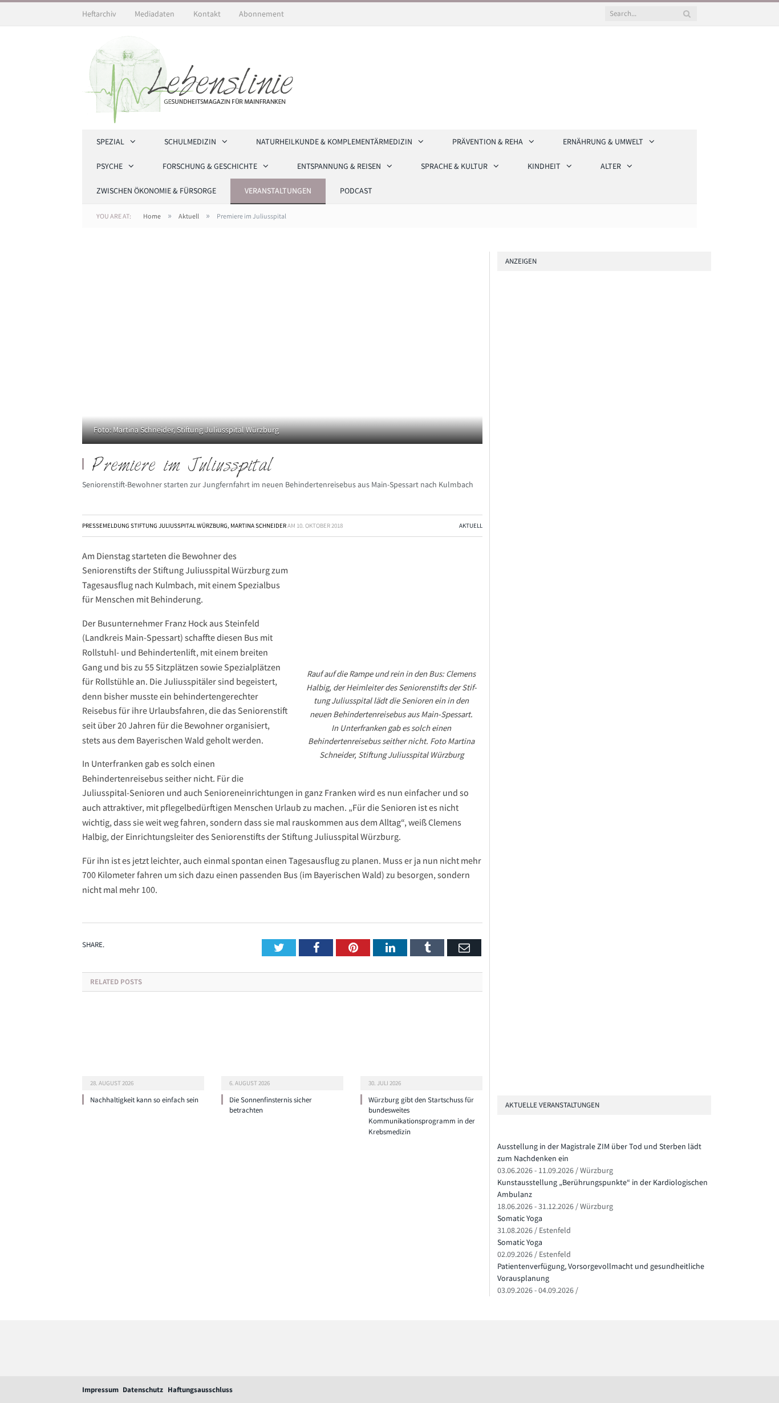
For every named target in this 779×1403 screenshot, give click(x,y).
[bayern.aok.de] (590, 434)
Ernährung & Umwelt (603, 141)
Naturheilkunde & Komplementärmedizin (334, 141)
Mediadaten (155, 14)
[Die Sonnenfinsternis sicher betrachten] (282, 1047)
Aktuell (470, 525)
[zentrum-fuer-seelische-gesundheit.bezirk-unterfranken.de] (590, 526)
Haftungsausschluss (200, 1389)
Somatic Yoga (519, 1218)
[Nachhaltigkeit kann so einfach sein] (143, 1047)
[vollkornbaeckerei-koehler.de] (590, 709)
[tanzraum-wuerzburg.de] (501, 973)
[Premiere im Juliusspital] (282, 349)
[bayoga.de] (501, 916)
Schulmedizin (190, 141)
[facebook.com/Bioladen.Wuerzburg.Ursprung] (501, 1005)
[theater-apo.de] (501, 838)
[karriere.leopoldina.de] (501, 773)
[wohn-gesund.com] (590, 617)
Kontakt (207, 14)
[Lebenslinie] (193, 76)
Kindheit (544, 166)
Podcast (356, 190)
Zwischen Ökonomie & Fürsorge (156, 190)
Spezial (110, 141)
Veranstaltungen (278, 190)
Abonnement (261, 14)
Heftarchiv (99, 14)
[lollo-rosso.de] (501, 940)
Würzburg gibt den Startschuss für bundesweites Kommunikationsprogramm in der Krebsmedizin (421, 1116)
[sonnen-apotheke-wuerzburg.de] (501, 1069)
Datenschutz (143, 1389)
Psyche (109, 166)
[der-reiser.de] (501, 741)
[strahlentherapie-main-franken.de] (590, 342)
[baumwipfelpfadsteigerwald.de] (501, 1037)
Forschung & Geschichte (210, 166)
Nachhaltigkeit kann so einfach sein (144, 1100)
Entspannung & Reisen (339, 166)
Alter (611, 166)
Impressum (100, 1389)
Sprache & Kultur (454, 166)
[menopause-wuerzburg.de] (501, 806)
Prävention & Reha (487, 141)
